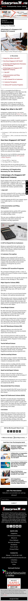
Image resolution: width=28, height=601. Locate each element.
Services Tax (20, 114)
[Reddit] (27, 193)
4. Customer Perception (10, 82)
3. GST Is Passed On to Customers (12, 79)
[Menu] (27, 8)
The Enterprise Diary (11, 6)
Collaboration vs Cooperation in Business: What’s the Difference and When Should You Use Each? (19, 455)
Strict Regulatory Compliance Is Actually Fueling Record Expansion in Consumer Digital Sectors (19, 481)
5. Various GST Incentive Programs (13, 84)
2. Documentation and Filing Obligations (11, 75)
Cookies (5, 595)
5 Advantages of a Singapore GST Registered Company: (12, 68)
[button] (8, 431)
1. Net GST (6, 72)
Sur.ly (16, 588)
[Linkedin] (27, 181)
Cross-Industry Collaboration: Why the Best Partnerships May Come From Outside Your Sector (19, 464)
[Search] (1, 8)
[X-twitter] (27, 184)
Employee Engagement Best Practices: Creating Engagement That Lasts (19, 447)
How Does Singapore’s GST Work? (13, 61)
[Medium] (27, 187)
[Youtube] (27, 190)
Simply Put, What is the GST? (11, 58)
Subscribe (24, 6)
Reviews (19, 6)
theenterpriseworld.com (14, 585)
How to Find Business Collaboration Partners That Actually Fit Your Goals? (18, 472)
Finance (4, 20)
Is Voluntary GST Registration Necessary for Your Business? (14, 64)
